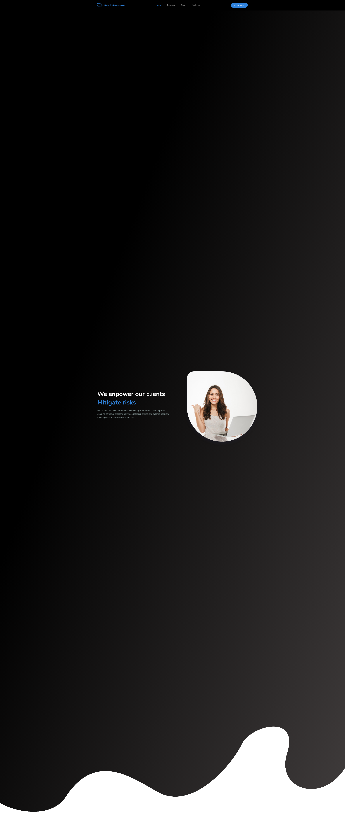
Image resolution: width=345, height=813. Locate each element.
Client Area (239, 5)
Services (171, 5)
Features (196, 5)
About (183, 5)
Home (158, 5)
